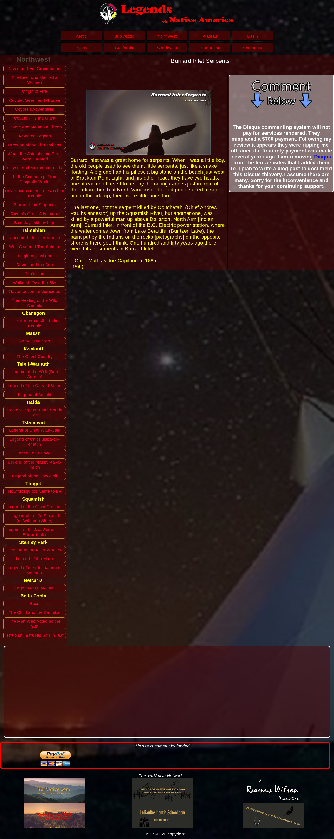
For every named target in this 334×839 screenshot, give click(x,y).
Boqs (35, 603)
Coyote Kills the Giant (34, 118)
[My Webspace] (273, 790)
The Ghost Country (35, 356)
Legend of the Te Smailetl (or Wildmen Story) (34, 518)
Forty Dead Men (34, 341)
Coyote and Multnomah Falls (34, 168)
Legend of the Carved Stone (34, 385)
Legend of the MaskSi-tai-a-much (34, 464)
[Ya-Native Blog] (54, 815)
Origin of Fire (34, 91)
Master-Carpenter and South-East (35, 412)
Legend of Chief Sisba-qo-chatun (35, 442)
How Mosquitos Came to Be (34, 491)
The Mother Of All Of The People (35, 323)
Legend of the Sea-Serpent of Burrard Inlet (34, 532)
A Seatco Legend (34, 136)
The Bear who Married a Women (35, 80)
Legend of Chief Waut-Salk (34, 430)
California (124, 48)
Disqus (322, 157)
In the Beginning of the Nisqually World (34, 179)
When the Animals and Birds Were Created (35, 156)
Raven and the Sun (34, 264)
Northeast (209, 48)
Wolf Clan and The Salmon (34, 247)
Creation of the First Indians (34, 145)
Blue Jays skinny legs (34, 222)
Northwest (167, 36)
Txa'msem (35, 273)
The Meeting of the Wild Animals (34, 303)
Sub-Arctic (124, 36)
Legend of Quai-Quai (35, 588)
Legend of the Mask (35, 559)
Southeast (252, 48)
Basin (252, 36)
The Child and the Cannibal (35, 612)
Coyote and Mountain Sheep (34, 127)
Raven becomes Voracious (34, 291)
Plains (81, 48)
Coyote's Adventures (34, 109)
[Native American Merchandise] (273, 815)
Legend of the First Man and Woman (35, 570)
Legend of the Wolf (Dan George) (34, 374)
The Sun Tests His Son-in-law (34, 635)
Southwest (167, 48)
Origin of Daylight (34, 256)
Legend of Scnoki (34, 394)
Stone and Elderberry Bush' (34, 238)
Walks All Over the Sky (34, 282)
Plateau (209, 36)
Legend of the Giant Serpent (35, 506)
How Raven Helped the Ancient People (34, 193)
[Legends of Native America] (162, 790)
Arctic (81, 36)
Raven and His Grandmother (34, 68)
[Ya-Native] (54, 790)
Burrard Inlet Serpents (35, 204)
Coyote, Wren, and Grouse (34, 100)
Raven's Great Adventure (34, 214)
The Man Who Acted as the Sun (35, 624)
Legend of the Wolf (35, 453)
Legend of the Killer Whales (34, 550)
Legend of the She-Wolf (34, 476)
